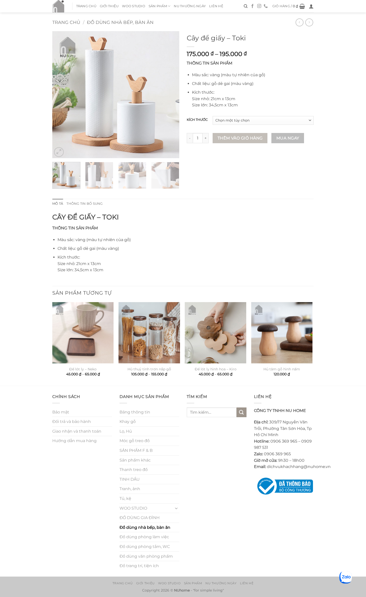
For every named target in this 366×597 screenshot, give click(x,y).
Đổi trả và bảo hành (71, 421)
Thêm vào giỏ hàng (240, 138)
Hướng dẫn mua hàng (74, 440)
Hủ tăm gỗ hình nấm (281, 369)
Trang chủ (86, 6)
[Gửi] (241, 412)
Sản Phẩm (158, 6)
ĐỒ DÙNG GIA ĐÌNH (140, 517)
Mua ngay (287, 138)
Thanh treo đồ (134, 469)
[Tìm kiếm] (245, 6)
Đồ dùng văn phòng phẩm (146, 556)
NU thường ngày (190, 6)
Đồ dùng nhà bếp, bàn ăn (120, 22)
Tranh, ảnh (130, 488)
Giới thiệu (109, 6)
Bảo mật (60, 412)
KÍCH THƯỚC (197, 120)
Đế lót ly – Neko (83, 369)
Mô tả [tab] (57, 203)
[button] (288, 6)
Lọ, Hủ (126, 431)
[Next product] (299, 22)
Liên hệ (216, 6)
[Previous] (61, 94)
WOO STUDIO (133, 6)
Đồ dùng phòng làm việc (144, 536)
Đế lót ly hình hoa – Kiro (216, 369)
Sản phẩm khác (135, 460)
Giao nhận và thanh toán (76, 431)
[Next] (170, 94)
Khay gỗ (128, 421)
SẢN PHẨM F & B (136, 450)
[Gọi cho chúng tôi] (266, 6)
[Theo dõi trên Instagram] (259, 6)
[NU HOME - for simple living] (58, 6)
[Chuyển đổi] (176, 508)
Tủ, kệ (125, 498)
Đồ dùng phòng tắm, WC (145, 546)
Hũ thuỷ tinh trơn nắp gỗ (149, 369)
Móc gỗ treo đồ (135, 440)
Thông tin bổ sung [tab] (84, 203)
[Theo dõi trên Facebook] (252, 6)
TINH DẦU (130, 479)
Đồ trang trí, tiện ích (139, 565)
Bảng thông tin (135, 412)
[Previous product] (309, 22)
